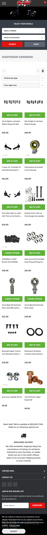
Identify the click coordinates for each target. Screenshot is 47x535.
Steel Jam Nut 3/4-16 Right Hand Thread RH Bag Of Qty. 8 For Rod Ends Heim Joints (34, 260)
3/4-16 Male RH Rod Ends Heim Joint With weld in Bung (11, 306)
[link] (12, 102)
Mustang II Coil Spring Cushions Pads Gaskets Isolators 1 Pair (33, 352)
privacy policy (14, 525)
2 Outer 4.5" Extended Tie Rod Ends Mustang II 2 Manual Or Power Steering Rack (11, 168)
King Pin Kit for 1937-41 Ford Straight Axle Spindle (34, 214)
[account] (37, 3)
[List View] (38, 70)
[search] (10, 3)
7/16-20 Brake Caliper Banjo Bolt (33, 398)
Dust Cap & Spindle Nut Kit (12, 397)
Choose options (12, 253)
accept (13, 531)
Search (12, 44)
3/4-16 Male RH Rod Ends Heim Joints (34, 306)
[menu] (4, 3)
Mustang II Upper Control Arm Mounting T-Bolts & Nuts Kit (11, 352)
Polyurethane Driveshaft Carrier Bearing (34, 168)
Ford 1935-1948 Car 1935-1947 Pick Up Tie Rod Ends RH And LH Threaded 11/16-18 (12, 215)
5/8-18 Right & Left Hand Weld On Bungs (34, 122)
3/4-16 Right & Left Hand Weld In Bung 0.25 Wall (11, 122)
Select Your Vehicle (23, 23)
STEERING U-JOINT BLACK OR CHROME (10, 260)
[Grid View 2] (43, 70)
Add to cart (12, 115)
